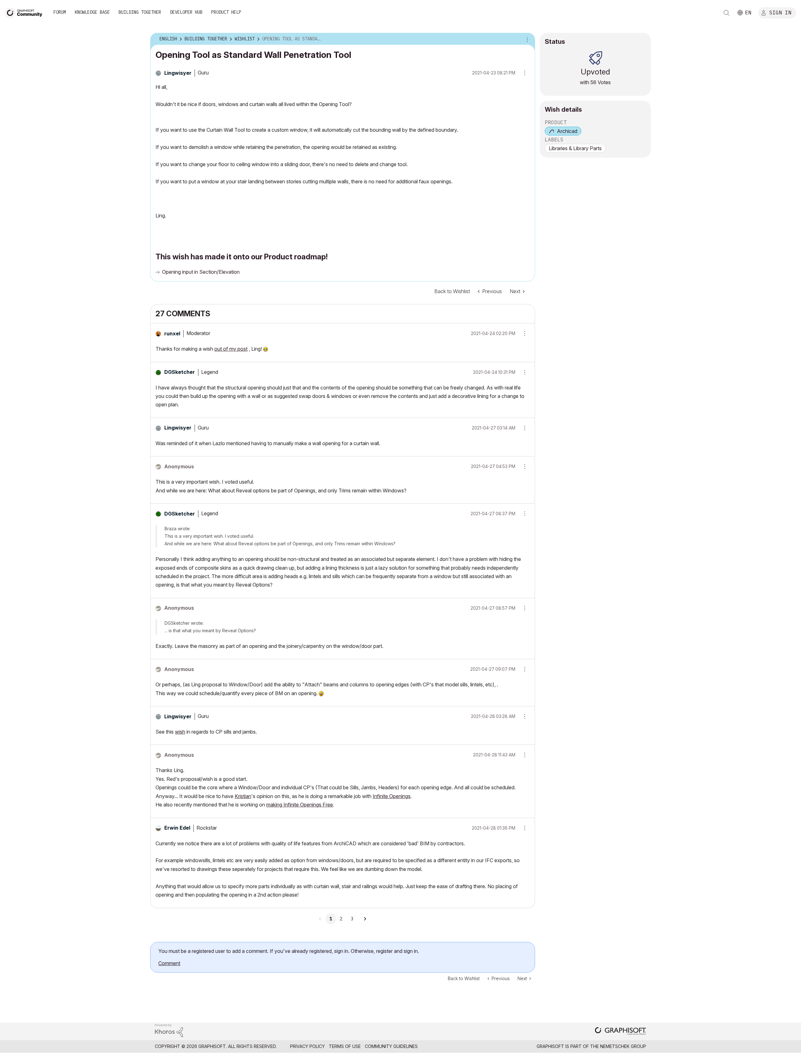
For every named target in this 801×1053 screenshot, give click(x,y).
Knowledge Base (92, 12)
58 (593, 82)
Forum (60, 12)
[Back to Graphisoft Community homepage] (26, 12)
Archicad (567, 131)
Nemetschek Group (623, 1046)
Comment (169, 963)
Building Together (140, 12)
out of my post (230, 349)
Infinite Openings (392, 796)
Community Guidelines (391, 1046)
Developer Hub (186, 12)
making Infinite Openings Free (299, 804)
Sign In (780, 12)
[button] (522, 333)
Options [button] (526, 39)
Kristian (243, 796)
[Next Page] (364, 918)
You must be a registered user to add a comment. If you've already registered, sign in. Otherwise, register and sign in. (288, 951)
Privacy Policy (307, 1046)
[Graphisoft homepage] (620, 1031)
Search (726, 13)
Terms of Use (345, 1046)
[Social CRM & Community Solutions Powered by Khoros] (169, 1030)
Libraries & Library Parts (575, 148)
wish (180, 732)
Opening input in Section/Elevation (201, 272)
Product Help (226, 12)
